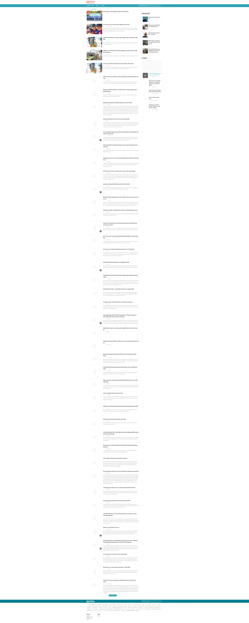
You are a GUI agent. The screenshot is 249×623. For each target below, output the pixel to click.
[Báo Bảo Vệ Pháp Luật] (104, 331)
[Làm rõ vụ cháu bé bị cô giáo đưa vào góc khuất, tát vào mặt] (94, 68)
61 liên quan (155, 100)
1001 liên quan (109, 529)
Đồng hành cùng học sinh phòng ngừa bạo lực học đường (117, 102)
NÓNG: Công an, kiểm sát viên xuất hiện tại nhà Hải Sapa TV (154, 42)
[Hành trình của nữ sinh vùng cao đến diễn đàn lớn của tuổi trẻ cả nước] (94, 585)
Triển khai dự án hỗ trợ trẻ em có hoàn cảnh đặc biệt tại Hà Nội (119, 487)
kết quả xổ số (148, 609)
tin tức (133, 604)
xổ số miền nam (157, 607)
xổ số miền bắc (132, 609)
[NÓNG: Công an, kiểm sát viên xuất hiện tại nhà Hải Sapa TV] (145, 42)
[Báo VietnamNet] (104, 239)
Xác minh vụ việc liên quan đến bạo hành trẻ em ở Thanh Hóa (118, 249)
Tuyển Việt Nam (135, 607)
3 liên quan (109, 569)
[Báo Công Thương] (104, 370)
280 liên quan (109, 344)
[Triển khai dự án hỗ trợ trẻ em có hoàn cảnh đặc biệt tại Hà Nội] (94, 492)
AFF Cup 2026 (127, 609)
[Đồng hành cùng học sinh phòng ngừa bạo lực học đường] (94, 107)
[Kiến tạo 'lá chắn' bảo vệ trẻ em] (94, 532)
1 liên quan (109, 200)
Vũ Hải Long (144, 604)
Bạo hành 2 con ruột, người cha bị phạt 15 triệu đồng (116, 567)
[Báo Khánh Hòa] (104, 13)
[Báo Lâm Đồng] (104, 395)
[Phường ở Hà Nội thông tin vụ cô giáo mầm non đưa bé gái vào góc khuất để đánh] (94, 94)
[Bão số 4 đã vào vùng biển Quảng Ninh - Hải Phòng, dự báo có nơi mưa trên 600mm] (145, 82)
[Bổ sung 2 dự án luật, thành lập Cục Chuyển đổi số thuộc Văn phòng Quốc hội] (94, 450)
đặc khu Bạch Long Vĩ (140, 606)
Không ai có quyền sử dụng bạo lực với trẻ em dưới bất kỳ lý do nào (120, 210)
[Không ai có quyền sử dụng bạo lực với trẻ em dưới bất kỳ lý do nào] (94, 214)
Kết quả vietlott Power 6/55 (96, 606)
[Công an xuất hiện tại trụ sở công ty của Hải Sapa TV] (145, 75)
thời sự (88, 604)
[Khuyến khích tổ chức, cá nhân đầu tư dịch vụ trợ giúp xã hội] (94, 293)
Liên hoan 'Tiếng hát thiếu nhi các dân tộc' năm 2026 (116, 184)
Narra (140, 604)
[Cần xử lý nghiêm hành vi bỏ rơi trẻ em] (94, 397)
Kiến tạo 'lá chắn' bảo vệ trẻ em (111, 527)
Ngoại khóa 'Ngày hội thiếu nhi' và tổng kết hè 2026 (116, 262)
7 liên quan (109, 135)
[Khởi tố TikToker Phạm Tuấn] (145, 99)
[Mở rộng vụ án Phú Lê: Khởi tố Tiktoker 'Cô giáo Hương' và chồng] (145, 106)
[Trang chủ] (91, 2)
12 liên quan (108, 54)
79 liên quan (110, 357)
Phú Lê (129, 604)
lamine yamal (158, 606)
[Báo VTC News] (104, 93)
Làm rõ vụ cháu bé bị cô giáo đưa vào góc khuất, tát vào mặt (118, 63)
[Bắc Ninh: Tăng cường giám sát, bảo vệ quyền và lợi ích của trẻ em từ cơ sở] (94, 201)
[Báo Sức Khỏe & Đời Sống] (104, 41)
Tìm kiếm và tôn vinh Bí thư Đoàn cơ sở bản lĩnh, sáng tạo (117, 302)
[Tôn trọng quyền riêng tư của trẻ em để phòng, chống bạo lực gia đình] (94, 476)
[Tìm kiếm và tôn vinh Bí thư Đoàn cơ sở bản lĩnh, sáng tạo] (94, 306)
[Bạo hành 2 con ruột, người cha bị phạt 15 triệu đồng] (94, 572)
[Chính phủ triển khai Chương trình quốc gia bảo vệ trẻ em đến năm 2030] (94, 371)
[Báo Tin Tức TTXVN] (104, 421)
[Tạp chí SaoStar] (150, 20)
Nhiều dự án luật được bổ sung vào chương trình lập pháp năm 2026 (120, 406)
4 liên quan (107, 473)
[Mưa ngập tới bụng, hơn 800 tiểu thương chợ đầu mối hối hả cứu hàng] (145, 51)
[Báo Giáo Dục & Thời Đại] (104, 212)
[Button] (161, 5)
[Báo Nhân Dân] (104, 318)
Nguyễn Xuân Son (106, 604)
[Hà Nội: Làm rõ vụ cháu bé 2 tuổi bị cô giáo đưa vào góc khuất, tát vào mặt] (94, 81)
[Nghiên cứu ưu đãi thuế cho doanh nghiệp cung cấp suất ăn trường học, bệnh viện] (94, 55)
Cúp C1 (122, 604)
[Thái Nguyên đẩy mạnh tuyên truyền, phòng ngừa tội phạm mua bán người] (94, 280)
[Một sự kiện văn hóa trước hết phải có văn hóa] (94, 463)
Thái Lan (99, 610)
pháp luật (109, 607)
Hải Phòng (106, 610)
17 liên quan (108, 41)
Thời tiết (153, 604)
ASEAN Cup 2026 (117, 610)
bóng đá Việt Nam (90, 610)
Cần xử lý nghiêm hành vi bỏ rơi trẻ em (113, 393)
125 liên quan (156, 109)
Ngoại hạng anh (105, 606)
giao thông (89, 606)
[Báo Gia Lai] (105, 135)
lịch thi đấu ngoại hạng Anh (156, 609)
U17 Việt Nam (95, 607)
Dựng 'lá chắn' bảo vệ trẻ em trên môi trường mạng (116, 119)
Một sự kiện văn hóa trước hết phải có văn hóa (115, 458)
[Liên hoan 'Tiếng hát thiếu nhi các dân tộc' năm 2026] (94, 188)
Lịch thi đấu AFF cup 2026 (122, 606)
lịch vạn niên (89, 607)
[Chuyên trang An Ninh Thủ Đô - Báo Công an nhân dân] (149, 100)
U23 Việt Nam (123, 610)
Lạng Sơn (125, 607)
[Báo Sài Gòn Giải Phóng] (104, 148)
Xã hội (144, 609)
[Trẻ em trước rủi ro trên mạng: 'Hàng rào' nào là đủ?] (94, 29)
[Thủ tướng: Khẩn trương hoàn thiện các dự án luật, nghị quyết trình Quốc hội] (94, 149)
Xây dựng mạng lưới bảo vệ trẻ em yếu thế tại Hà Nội (116, 500)
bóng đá (136, 604)
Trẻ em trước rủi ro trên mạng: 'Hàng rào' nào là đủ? (116, 24)
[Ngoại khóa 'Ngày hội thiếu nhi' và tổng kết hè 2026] (94, 266)
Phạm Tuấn (141, 607)
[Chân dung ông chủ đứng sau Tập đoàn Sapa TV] (145, 27)
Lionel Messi (89, 609)
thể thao (118, 604)
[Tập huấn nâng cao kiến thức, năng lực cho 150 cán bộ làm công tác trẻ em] (94, 345)
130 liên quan (109, 161)
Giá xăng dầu (111, 610)
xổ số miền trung (94, 604)
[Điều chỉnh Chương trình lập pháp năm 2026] (94, 424)
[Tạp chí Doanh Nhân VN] (150, 28)
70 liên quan (108, 264)
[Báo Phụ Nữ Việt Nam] (105, 200)
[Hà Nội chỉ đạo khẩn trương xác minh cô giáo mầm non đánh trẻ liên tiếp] (94, 42)
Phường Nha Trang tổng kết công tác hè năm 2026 (115, 11)
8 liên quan (108, 489)
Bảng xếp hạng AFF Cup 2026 (150, 606)
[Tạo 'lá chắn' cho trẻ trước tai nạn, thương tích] (94, 558)
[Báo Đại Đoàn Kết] (104, 161)
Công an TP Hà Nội (95, 609)
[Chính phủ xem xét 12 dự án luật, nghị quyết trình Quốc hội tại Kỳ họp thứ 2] (94, 162)
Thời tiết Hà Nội (139, 609)
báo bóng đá (149, 604)
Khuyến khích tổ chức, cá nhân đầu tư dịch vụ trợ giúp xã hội (118, 289)
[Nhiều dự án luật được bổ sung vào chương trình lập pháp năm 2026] (94, 410)
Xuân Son (128, 606)
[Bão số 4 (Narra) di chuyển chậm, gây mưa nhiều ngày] (145, 92)
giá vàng (105, 607)
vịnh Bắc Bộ (151, 607)
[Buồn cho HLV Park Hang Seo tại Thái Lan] (145, 34)
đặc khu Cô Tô (134, 606)
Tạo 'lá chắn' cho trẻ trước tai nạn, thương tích (115, 554)
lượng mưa (146, 607)
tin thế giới (158, 604)
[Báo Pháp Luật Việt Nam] (104, 251)
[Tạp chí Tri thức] (104, 65)
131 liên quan (156, 93)
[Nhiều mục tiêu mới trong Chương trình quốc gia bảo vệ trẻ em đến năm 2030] (94, 384)
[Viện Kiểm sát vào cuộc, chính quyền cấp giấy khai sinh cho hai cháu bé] (94, 332)
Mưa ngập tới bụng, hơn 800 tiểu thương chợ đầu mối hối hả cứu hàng (154, 51)
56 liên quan (108, 556)
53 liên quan (108, 226)
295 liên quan (108, 318)
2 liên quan (107, 251)
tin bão (96, 610)
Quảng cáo (88, 619)
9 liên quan (110, 26)
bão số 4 (110, 606)
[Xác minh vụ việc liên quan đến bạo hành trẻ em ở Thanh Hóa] (94, 253)
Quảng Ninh (115, 606)
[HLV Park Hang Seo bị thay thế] (145, 19)
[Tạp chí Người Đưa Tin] (104, 408)
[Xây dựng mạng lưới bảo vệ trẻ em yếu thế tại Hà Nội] (94, 505)
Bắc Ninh (125, 604)
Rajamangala (100, 604)
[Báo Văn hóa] (104, 460)
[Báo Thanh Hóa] (104, 104)
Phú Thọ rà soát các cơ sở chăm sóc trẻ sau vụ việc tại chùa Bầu (119, 171)
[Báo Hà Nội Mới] (104, 26)
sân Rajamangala (102, 609)
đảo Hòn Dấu (101, 607)
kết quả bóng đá (112, 604)
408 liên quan (108, 331)
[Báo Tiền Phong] (104, 80)
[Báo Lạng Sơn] (104, 264)
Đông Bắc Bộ (130, 607)
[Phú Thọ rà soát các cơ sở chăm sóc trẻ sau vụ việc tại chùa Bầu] (94, 175)
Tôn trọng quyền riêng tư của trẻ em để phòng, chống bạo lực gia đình (121, 471)
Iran (102, 610)
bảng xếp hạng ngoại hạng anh (117, 607)
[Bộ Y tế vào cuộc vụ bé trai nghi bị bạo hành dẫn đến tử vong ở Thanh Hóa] (94, 240)
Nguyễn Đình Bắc (109, 609)
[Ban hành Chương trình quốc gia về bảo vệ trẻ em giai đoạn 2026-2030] (94, 358)
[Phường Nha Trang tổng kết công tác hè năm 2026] (94, 16)
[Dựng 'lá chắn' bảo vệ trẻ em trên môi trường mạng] (94, 123)
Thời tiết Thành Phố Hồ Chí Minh (118, 609)
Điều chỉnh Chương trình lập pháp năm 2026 (114, 419)
